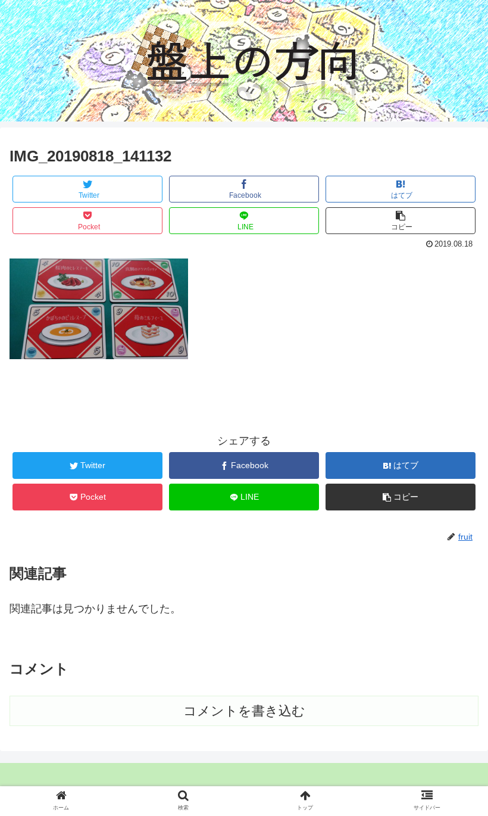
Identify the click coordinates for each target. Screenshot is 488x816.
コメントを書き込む (244, 710)
